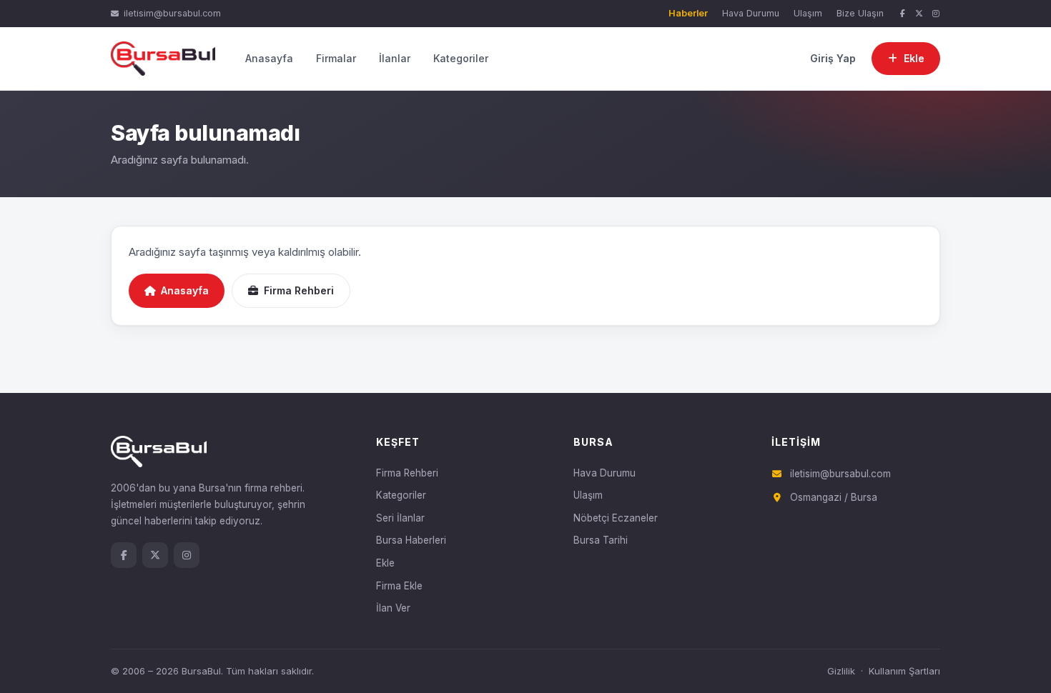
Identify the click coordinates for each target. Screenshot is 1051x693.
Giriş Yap (833, 58)
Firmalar (336, 58)
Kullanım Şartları (904, 671)
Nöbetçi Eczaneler (615, 518)
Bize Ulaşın (860, 13)
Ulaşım (808, 13)
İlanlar (394, 58)
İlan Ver (393, 608)
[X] (919, 14)
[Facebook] (902, 14)
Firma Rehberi (299, 290)
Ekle (385, 563)
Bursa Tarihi (600, 540)
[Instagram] (936, 14)
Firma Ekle (399, 586)
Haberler (688, 13)
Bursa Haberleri (411, 540)
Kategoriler (460, 58)
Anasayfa (269, 58)
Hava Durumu (750, 13)
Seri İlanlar (400, 518)
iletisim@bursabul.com (172, 13)
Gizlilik (841, 671)
